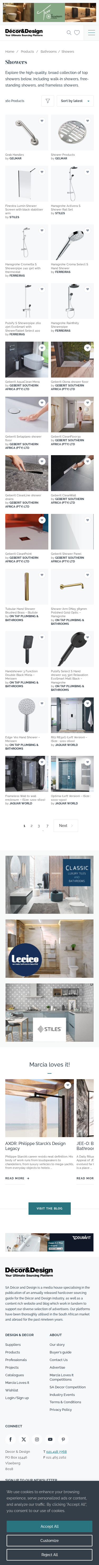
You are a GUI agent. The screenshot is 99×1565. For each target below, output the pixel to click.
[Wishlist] (77, 32)
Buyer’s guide (61, 1352)
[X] (23, 1439)
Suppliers (13, 1345)
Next (63, 826)
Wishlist (11, 1390)
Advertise (57, 1367)
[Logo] (34, 33)
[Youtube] (50, 1439)
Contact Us (59, 1360)
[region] (49, 1523)
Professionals (16, 1360)
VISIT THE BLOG (50, 1208)
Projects (11, 1367)
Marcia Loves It (17, 1383)
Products (12, 1352)
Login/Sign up (17, 1398)
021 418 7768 (56, 1452)
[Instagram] (37, 1439)
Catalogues (14, 1375)
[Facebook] (10, 1439)
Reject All (49, 1555)
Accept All (50, 1526)
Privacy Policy (61, 1410)
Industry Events (62, 1395)
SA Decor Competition (68, 1387)
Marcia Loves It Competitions (62, 1377)
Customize (49, 1541)
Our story (57, 1345)
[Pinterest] (63, 1439)
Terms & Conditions (65, 1402)
